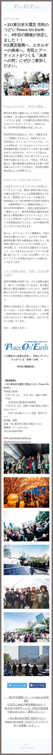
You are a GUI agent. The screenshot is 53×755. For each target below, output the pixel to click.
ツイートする (19, 685)
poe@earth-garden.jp (20, 438)
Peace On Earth (26, 6)
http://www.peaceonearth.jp (17, 442)
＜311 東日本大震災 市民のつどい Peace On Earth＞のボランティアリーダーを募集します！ (26, 722)
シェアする (38, 685)
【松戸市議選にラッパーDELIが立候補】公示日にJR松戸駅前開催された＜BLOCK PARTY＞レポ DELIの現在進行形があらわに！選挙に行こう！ (26, 704)
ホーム (26, 745)
